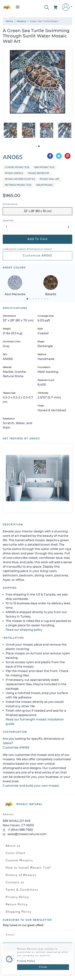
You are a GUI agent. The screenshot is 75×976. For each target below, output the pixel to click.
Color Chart (15, 853)
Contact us (15, 882)
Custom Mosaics (19, 860)
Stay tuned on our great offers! (23, 925)
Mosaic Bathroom (38, 173)
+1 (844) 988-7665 (20, 829)
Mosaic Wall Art (49, 179)
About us (13, 845)
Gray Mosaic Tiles (44, 167)
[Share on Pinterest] (67, 156)
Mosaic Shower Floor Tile (20, 179)
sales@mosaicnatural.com (27, 834)
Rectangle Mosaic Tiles (18, 185)
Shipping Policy (18, 912)
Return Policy (17, 904)
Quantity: (8, 220)
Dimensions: (10, 204)
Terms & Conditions (22, 889)
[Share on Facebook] (50, 156)
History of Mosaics (21, 875)
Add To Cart (37, 239)
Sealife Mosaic (44, 185)
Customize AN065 (37, 255)
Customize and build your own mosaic (31, 785)
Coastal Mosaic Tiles (17, 167)
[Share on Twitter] (59, 156)
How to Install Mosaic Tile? (28, 867)
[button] (46, 7)
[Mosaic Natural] (7, 8)
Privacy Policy (17, 897)
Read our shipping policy (24, 629)
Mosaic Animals (14, 173)
